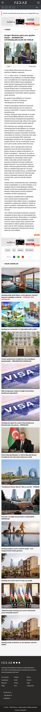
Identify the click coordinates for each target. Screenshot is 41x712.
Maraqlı (29, 680)
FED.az (6, 75)
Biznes (29, 677)
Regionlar (4, 683)
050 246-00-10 (8, 695)
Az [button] (37, 7)
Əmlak (16, 683)
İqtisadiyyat (4, 680)
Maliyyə (16, 677)
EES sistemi (29, 250)
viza (14, 250)
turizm (8, 250)
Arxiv (15, 686)
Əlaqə (3, 686)
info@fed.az (7, 698)
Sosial (15, 680)
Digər (28, 683)
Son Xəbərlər (5, 677)
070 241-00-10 (7, 692)
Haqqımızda (30, 686)
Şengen (20, 250)
